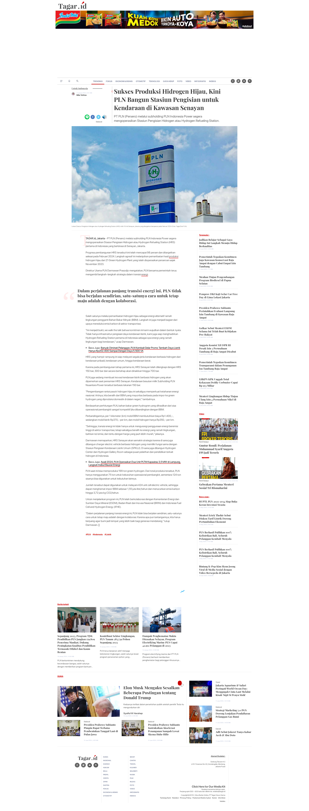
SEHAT (132, 757)
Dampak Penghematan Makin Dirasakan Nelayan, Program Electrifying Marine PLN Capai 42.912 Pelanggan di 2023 (159, 640)
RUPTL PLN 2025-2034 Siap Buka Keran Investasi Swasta (218, 503)
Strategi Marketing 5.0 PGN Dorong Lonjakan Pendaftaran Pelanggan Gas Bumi (233, 713)
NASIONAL (107, 760)
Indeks (222, 801)
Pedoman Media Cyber (201, 798)
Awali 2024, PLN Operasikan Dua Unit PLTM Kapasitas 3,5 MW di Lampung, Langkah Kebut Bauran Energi (135, 463)
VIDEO (188, 81)
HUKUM (106, 767)
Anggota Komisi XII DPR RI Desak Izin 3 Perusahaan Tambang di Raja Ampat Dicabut (217, 348)
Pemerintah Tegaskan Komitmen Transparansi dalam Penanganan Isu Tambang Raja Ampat (217, 365)
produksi (173, 256)
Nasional (99, 121)
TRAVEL (133, 764)
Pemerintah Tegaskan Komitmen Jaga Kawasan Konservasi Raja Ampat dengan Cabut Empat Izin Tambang (217, 261)
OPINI (105, 782)
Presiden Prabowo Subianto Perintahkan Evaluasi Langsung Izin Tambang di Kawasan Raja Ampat (217, 312)
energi (144, 274)
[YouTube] (244, 81)
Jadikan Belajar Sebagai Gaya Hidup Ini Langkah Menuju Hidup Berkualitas (218, 242)
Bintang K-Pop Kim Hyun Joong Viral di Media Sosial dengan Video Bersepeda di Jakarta (217, 569)
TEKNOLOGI (154, 81)
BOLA (105, 771)
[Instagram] (250, 81)
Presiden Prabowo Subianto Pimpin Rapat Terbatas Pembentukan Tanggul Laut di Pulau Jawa (101, 729)
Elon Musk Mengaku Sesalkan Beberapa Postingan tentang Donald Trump (151, 692)
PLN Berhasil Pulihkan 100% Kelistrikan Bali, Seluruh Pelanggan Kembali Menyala (215, 535)
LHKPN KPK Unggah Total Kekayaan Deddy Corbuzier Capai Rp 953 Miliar (218, 382)
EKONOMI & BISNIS (124, 81)
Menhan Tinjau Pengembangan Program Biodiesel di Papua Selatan (216, 280)
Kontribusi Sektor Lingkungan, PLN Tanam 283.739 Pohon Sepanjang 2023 (117, 639)
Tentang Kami (165, 798)
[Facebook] (233, 81)
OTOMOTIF (141, 81)
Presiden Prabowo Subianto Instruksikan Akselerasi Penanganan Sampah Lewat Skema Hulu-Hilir (164, 729)
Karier (214, 798)
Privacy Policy (185, 798)
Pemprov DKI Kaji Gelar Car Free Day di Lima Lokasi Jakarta (218, 295)
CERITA (106, 778)
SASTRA (106, 785)
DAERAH (106, 764)
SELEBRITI (133, 771)
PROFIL (105, 774)
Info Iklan (221, 798)
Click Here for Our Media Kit (208, 786)
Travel (218, 682)
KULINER (133, 767)
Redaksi (175, 798)
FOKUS (109, 81)
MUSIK (132, 774)
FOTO (179, 81)
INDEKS (212, 81)
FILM (131, 778)
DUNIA (60, 676)
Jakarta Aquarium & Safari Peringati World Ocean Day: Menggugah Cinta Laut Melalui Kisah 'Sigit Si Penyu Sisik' (233, 689)
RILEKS (132, 782)
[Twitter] (238, 81)
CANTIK (133, 760)
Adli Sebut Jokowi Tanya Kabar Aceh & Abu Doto (233, 733)
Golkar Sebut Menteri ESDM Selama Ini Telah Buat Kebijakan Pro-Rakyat (217, 331)
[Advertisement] (154, 53)
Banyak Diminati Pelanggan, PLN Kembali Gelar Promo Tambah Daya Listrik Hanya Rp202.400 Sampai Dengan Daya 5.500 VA (134, 349)
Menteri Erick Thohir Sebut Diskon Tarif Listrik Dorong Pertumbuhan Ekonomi (215, 518)
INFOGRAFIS (200, 81)
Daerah (218, 729)
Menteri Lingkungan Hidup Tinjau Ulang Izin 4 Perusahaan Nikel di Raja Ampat (218, 399)
